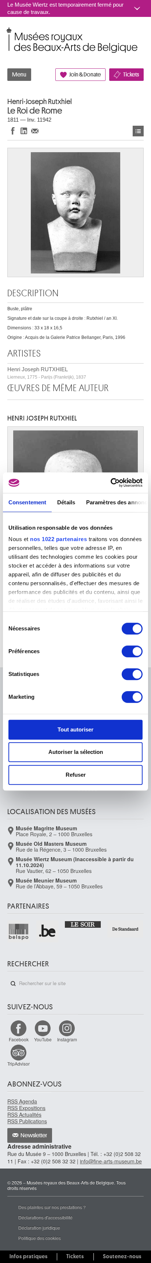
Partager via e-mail (34, 130)
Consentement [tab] (27, 502)
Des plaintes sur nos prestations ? (52, 1207)
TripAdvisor (18, 1063)
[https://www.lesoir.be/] (83, 924)
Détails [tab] (66, 502)
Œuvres (138, 131)
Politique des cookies (39, 1238)
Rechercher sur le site (13, 983)
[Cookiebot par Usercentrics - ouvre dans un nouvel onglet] (110, 482)
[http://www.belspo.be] (18, 932)
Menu (19, 75)
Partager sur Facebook (12, 130)
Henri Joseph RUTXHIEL (46, 373)
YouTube (43, 1039)
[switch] (132, 651)
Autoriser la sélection (75, 752)
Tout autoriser (75, 729)
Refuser (76, 775)
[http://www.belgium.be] (47, 932)
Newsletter (34, 1135)
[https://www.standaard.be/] (125, 929)
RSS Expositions (26, 1108)
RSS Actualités (24, 1114)
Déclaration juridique (39, 1227)
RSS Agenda (22, 1101)
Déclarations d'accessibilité (45, 1217)
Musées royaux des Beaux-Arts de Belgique (8, 32)
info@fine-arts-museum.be (111, 1161)
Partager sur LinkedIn (23, 130)
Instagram (67, 1039)
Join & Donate (85, 75)
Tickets (131, 75)
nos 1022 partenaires (58, 539)
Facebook (19, 1039)
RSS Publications (27, 1121)
